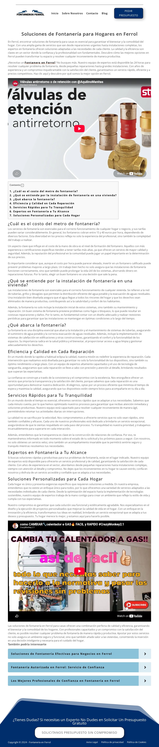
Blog (105, 13)
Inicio (55, 13)
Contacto (92, 13)
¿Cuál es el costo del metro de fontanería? (44, 191)
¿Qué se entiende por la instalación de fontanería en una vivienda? (63, 195)
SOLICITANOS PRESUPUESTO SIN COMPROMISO (79, 732)
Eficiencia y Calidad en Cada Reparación (42, 203)
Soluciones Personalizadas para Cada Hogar (45, 215)
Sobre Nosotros (72, 13)
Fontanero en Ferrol (40, 62)
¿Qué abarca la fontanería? (32, 199)
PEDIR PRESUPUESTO (128, 13)
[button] (22, 185)
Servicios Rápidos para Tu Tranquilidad (41, 207)
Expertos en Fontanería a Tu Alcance (39, 211)
